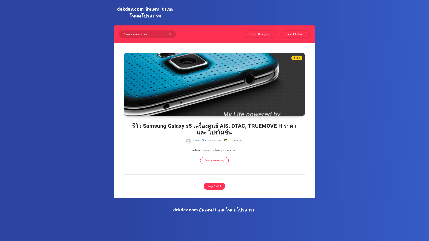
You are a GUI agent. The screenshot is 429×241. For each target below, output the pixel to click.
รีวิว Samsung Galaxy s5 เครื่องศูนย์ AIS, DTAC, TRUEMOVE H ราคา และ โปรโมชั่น (214, 129)
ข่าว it (297, 58)
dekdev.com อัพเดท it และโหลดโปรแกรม (145, 12)
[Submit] (171, 34)
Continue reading (214, 160)
